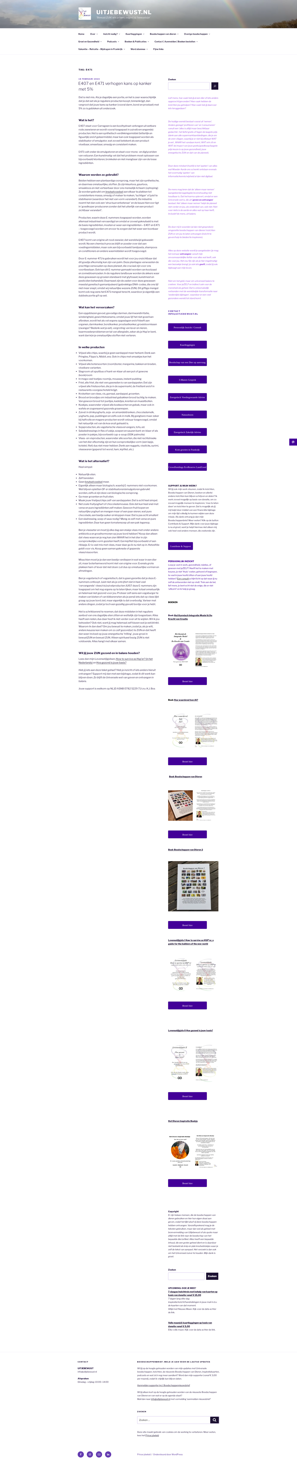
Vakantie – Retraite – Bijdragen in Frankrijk (100, 49)
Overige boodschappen (196, 34)
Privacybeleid (152, 1435)
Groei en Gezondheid (88, 41)
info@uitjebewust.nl (160, 1399)
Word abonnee (138, 49)
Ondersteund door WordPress (168, 1454)
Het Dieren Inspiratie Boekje (183, 1121)
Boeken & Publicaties (135, 41)
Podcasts (112, 41)
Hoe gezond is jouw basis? (111, 662)
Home (81, 34)
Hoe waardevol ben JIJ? (186, 700)
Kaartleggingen (134, 34)
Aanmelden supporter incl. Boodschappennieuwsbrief (163, 1385)
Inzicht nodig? (110, 34)
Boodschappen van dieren (163, 34)
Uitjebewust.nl (124, 12)
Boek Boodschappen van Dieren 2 (185, 849)
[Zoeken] (214, 86)
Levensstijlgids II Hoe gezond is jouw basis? (190, 1030)
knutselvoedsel (114, 191)
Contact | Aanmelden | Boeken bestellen (175, 41)
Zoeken (172, 79)
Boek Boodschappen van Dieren (185, 776)
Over (92, 34)
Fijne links (158, 49)
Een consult (183, 578)
